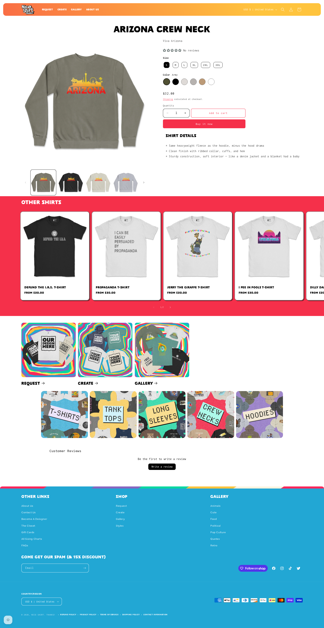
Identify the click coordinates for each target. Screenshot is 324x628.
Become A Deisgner (34, 519)
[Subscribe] (84, 568)
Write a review (162, 466)
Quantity (168, 105)
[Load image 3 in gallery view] (98, 182)
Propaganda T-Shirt (113, 287)
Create (85, 383)
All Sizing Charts (31, 539)
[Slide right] (144, 182)
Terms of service (109, 615)
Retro (214, 545)
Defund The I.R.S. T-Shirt (45, 287)
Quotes (215, 539)
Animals (215, 505)
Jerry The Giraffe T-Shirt (188, 287)
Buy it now (204, 123)
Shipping (168, 99)
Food (213, 519)
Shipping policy (131, 615)
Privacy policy (88, 615)
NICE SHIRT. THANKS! (43, 615)
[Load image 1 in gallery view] (43, 182)
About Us (27, 505)
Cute (213, 512)
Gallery (144, 383)
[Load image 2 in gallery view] (70, 182)
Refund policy (68, 615)
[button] (283, 9)
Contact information (155, 615)
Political (215, 525)
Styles (120, 525)
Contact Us (28, 512)
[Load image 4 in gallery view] (125, 182)
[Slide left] (25, 182)
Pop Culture (218, 532)
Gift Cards (27, 532)
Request (30, 383)
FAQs (24, 545)
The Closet (28, 525)
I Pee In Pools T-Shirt (256, 287)
